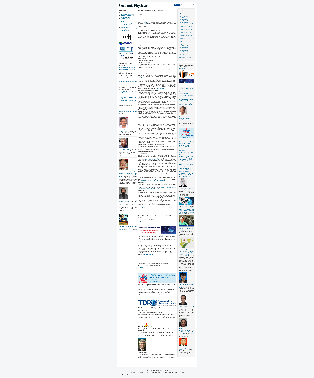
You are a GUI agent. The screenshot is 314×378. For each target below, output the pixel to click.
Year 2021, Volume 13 (184, 16)
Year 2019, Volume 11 (184, 19)
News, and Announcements (185, 57)
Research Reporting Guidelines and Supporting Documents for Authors (127, 68)
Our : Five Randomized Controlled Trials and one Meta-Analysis (186, 175)
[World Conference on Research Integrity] (186, 133)
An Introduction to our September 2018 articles (185, 146)
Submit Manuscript (125, 17)
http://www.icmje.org (145, 77)
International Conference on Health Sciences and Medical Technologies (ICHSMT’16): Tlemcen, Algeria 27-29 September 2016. (186, 252)
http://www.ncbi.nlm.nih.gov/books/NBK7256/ (148, 132)
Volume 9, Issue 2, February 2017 (187, 25)
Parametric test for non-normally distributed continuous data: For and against (128, 111)
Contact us (123, 32)
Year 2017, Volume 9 (184, 22)
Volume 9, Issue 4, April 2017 (186, 28)
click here (140, 80)
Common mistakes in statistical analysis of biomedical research (186, 118)
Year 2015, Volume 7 (184, 48)
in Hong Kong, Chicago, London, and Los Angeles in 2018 (186, 164)
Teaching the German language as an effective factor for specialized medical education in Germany (186, 331)
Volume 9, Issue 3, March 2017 (186, 26)
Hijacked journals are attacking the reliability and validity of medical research (128, 228)
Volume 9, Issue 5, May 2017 (186, 29)
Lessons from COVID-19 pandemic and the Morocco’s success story (128, 92)
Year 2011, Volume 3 (184, 53)
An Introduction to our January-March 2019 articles (186, 92)
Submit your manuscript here (149, 254)
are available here (160, 88)
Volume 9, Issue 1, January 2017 (186, 23)
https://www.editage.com (170, 158)
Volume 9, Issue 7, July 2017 (186, 32)
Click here (146, 22)
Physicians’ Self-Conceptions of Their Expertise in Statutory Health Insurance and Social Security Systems (128, 174)
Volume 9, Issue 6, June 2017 (186, 31)
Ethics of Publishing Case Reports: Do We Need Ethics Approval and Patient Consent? (128, 81)
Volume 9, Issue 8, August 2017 (186, 34)
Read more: (170, 294)
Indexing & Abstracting (126, 27)
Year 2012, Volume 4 (184, 51)
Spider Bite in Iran (124, 149)
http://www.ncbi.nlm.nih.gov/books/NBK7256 (148, 127)
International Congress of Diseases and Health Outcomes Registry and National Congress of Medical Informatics (186, 210)
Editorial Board (124, 26)
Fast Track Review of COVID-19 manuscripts (186, 88)
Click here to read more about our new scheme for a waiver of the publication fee (157, 187)
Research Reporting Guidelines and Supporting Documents (151, 21)
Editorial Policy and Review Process (127, 20)
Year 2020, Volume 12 (184, 17)
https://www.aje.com (156, 158)
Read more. (140, 221)
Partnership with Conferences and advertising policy (129, 29)
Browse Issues (182, 14)
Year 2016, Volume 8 (184, 47)
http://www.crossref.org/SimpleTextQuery (147, 140)
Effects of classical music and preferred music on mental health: (186, 285)
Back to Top (192, 375)
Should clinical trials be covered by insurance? (186, 307)
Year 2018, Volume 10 (184, 20)
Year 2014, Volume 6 (184, 45)
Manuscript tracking (125, 18)
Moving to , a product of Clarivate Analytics (186, 103)
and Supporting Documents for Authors (185, 169)
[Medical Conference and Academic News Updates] (186, 73)
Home (180, 13)
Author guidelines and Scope (127, 15)
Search (177, 4)
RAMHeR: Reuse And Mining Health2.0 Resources (128, 200)
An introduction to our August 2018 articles (186, 149)
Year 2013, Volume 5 (184, 50)
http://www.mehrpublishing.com (152, 159)
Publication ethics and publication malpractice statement (128, 23)
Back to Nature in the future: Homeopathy (186, 229)
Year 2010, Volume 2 (184, 54)
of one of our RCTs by (186, 99)
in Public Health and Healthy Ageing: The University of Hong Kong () (186, 159)
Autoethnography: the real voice (186, 348)
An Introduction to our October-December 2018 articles (186, 142)
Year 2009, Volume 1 (184, 56)
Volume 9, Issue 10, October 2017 (187, 38)
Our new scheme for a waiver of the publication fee (186, 96)
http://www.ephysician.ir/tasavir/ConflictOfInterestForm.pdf (152, 180)
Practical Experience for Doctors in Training (186, 188)
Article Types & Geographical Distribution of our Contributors (128, 13)
